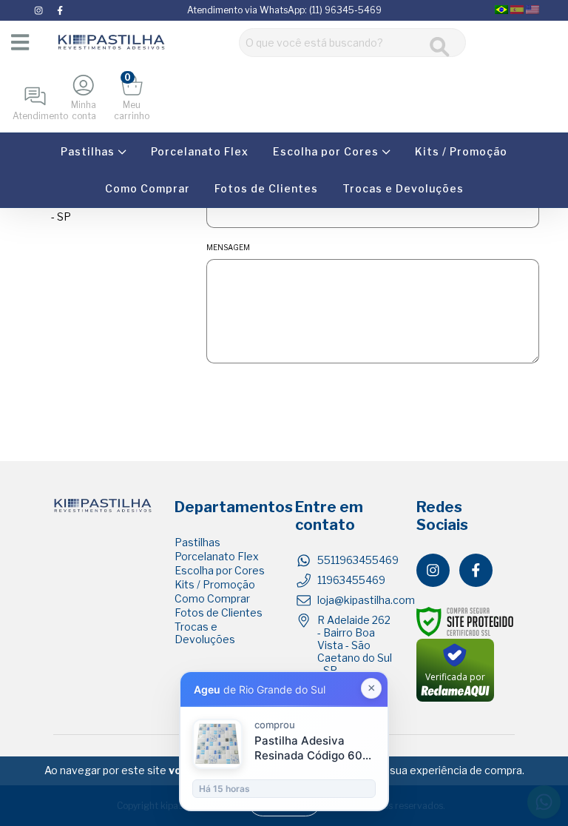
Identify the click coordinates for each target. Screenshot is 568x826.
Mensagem (228, 247)
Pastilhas (89, 151)
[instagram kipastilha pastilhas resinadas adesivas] (39, 10)
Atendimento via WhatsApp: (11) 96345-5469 (284, 10)
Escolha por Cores (327, 151)
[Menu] (18, 42)
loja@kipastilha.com (366, 600)
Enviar (372, 394)
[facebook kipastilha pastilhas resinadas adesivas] (60, 10)
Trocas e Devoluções (403, 188)
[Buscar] (439, 47)
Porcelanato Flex (199, 151)
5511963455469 (358, 560)
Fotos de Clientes (266, 188)
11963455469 (351, 580)
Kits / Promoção (461, 151)
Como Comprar (147, 188)
